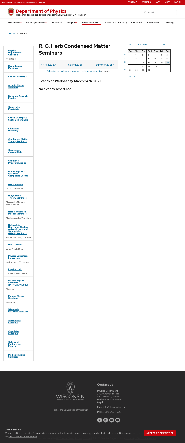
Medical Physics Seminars (16, 355)
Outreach (137, 22)
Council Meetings (17, 76)
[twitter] (99, 420)
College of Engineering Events (14, 344)
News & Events (90, 22)
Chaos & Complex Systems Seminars (18, 118)
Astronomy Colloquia (14, 321)
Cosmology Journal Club (15, 151)
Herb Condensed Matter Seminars (17, 212)
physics (42, 2)
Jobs (157, 2)
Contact (132, 2)
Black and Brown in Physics (18, 97)
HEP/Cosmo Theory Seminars (17, 196)
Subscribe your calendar (58, 71)
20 (167, 62)
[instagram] (105, 420)
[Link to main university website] (70, 400)
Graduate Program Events (17, 161)
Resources (153, 22)
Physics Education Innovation (18, 257)
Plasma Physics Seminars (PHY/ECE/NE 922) (18, 282)
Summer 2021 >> (106, 64)
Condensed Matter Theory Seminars (18, 140)
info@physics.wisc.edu (114, 407)
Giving (170, 22)
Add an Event (133, 77)
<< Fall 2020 (48, 64)
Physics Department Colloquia (15, 52)
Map (99, 402)
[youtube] (117, 420)
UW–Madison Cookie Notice (23, 436)
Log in (177, 2)
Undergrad (35, 22)
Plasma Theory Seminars (16, 297)
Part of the (70, 409)
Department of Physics (41, 11)
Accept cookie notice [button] (159, 433)
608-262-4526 (113, 412)
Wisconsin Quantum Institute (18, 310)
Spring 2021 (75, 64)
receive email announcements (86, 71)
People (71, 22)
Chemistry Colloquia (13, 332)
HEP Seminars (15, 184)
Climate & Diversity (116, 22)
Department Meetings (15, 67)
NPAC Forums (15, 244)
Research (56, 22)
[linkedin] (111, 420)
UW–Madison (19, 2)
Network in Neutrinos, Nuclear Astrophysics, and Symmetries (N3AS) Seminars (18, 229)
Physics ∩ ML (15, 269)
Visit (167, 2)
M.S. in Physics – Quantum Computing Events (18, 173)
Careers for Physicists (14, 108)
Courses (146, 2)
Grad (14, 22)
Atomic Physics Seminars (16, 86)
